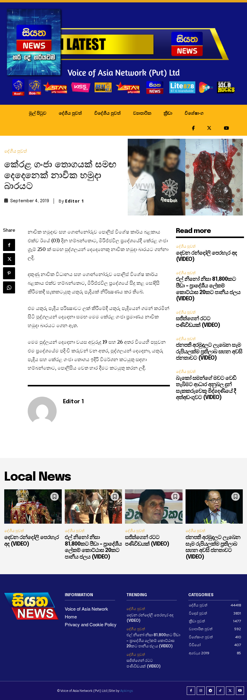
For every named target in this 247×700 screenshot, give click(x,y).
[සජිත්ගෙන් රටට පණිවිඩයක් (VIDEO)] (154, 506)
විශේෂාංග (194, 113)
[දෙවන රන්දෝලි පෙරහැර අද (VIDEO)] (33, 506)
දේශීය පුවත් (70, 113)
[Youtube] (240, 690)
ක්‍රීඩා (168, 113)
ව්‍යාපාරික (142, 113)
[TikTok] (220, 690)
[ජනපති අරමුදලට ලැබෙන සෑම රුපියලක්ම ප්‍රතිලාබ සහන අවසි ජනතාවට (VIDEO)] (214, 506)
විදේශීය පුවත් (107, 113)
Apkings (126, 691)
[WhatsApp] (9, 287)
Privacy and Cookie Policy (91, 624)
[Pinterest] (9, 273)
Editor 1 (74, 201)
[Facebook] (9, 245)
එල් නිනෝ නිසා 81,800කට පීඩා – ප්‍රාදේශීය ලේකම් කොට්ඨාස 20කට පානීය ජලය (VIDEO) (153, 640)
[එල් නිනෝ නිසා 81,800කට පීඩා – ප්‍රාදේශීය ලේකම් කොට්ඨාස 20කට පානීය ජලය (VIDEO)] (93, 506)
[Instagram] (201, 690)
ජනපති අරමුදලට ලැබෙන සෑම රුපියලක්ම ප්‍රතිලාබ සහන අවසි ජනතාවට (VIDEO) (209, 351)
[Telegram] (210, 690)
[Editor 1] (42, 411)
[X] (9, 259)
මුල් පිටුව (37, 113)
